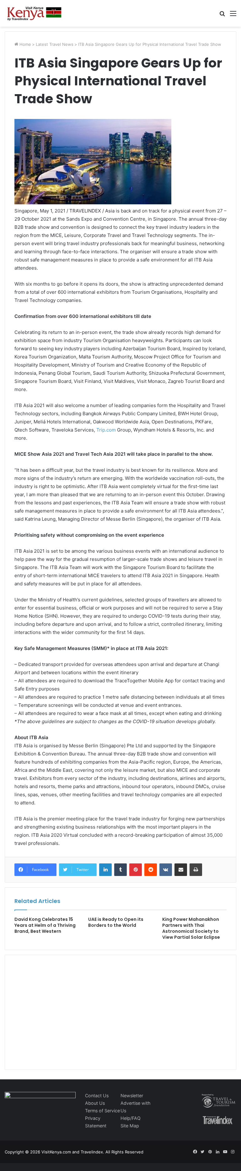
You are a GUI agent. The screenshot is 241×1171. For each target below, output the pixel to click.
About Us (95, 1103)
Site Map (129, 1125)
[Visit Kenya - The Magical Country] (34, 13)
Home (24, 44)
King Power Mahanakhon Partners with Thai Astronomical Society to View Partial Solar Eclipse (191, 928)
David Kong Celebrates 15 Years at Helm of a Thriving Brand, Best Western (45, 925)
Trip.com (106, 430)
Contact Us (97, 1095)
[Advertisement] (61, 1019)
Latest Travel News (54, 44)
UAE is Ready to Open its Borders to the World (115, 922)
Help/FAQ (130, 1118)
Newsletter (131, 1095)
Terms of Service (102, 1110)
